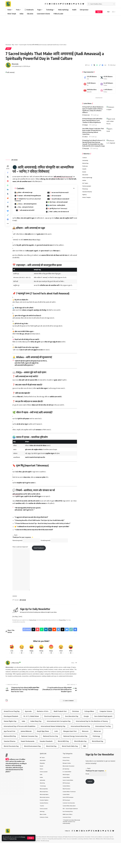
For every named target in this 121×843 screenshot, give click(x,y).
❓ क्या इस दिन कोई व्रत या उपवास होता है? (59, 199)
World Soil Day (51, 746)
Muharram (97, 731)
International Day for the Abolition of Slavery (92, 721)
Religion (86, 125)
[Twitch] (63, 4)
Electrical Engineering (52, 716)
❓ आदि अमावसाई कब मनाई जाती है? (26, 210)
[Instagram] (52, 4)
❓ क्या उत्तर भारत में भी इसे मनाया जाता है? (59, 192)
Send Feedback (39, 548)
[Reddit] (76, 4)
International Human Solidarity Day (53, 726)
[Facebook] (45, 4)
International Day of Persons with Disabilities (19, 726)
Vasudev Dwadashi (46, 741)
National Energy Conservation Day (75, 736)
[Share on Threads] (8, 206)
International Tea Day (103, 726)
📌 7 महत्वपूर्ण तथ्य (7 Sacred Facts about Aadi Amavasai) (28, 199)
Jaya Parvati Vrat (9, 731)
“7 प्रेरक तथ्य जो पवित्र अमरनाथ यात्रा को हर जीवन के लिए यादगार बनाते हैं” (33, 530)
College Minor (89, 711)
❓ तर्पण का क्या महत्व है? (55, 195)
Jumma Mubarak (26, 731)
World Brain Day (97, 741)
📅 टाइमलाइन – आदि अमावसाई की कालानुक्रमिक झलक (28, 195)
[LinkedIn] (56, 4)
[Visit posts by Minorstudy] (8, 663)
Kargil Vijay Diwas (43, 731)
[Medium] (58, 4)
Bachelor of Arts (42, 711)
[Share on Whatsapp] (97, 65)
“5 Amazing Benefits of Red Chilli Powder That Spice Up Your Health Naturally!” (39, 520)
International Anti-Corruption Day (59, 721)
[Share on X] (94, 65)
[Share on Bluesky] (8, 211)
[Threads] (81, 4)
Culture (86, 136)
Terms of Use (12, 839)
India (23, 721)
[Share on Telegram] (8, 202)
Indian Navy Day (35, 721)
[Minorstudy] (8, 4)
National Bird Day (10, 736)
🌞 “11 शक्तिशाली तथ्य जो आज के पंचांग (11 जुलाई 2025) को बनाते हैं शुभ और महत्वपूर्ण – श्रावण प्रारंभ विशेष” (41, 526)
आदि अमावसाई (16, 494)
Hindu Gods (87, 115)
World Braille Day (80, 741)
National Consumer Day (29, 736)
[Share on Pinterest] (8, 181)
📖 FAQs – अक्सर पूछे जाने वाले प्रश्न (24, 207)
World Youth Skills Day (70, 746)
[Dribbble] (107, 91)
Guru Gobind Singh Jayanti (103, 716)
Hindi (8, 48)
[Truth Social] (78, 4)
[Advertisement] (60, 28)
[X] (47, 4)
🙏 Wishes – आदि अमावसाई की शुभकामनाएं (26, 204)
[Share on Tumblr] (8, 194)
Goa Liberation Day (71, 716)
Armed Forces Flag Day (12, 711)
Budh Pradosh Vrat (60, 711)
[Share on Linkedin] (8, 189)
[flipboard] (61, 4)
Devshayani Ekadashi (11, 716)
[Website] (76, 663)
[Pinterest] (54, 4)
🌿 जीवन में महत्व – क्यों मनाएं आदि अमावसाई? (58, 202)
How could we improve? (20, 547)
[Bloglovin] (74, 4)
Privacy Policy (62, 620)
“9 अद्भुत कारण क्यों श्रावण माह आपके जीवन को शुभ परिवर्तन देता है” (31, 517)
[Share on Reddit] (8, 198)
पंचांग (84, 746)
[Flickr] (69, 4)
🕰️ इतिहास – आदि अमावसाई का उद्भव (24, 192)
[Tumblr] (65, 4)
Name (17, 540)
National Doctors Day (50, 736)
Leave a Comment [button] (69, 700)
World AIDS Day (63, 741)
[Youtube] (90, 91)
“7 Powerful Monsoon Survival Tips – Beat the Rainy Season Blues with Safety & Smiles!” (42, 523)
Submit (90, 781)
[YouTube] (49, 4)
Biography (86, 148)
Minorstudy (15, 64)
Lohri (56, 731)
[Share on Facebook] (91, 65)
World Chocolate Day (11, 746)
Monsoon (85, 731)
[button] (30, 838)
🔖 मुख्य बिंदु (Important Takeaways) (57, 208)
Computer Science (106, 711)
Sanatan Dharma (9, 741)
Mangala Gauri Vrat (70, 731)
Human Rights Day (10, 721)
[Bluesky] (83, 4)
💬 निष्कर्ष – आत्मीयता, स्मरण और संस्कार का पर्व (58, 211)
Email (45, 540)
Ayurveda (28, 711)
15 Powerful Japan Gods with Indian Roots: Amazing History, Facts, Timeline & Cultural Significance (92, 120)
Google (86, 716)
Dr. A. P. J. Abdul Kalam (31, 716)
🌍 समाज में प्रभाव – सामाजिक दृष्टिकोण (56, 205)
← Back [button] (14, 535)
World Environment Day (32, 746)
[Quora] (72, 4)
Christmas (75, 711)
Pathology (96, 736)
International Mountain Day (80, 726)
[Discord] (67, 4)
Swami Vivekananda (27, 741)
